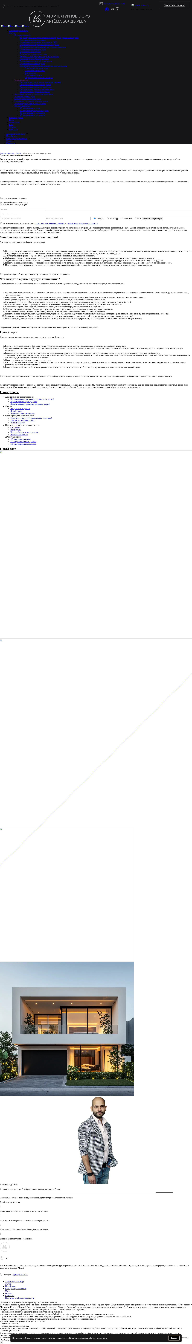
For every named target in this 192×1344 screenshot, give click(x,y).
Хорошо (174, 1338)
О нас (7, 1291)
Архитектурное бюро (14, 1281)
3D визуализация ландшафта (23, 441)
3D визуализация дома (20, 439)
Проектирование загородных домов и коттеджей (32, 399)
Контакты (9, 1295)
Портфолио (8, 448)
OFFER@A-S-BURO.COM (114, 4)
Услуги (18, 153)
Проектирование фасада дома (23, 401)
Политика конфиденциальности (19, 1298)
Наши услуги (9, 392)
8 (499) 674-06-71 (142, 5)
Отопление (15, 427)
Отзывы (8, 1293)
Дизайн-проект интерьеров (22, 413)
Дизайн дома (16, 411)
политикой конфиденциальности (83, 223)
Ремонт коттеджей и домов (22, 420)
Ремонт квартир (17, 423)
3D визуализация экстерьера (23, 444)
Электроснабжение (19, 434)
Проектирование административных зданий (30, 404)
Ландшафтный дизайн (20, 408)
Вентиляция (15, 430)
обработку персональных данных (50, 223)
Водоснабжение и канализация (24, 432)
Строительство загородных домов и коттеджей (31, 418)
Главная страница (7, 153)
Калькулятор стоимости (15, 1288)
